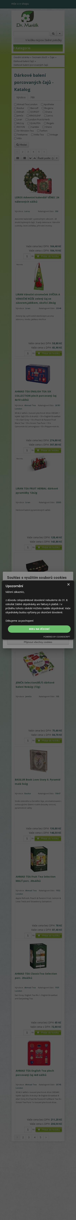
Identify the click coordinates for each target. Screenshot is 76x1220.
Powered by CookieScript (56, 636)
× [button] (68, 584)
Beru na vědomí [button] (39, 629)
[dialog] (38, 610)
